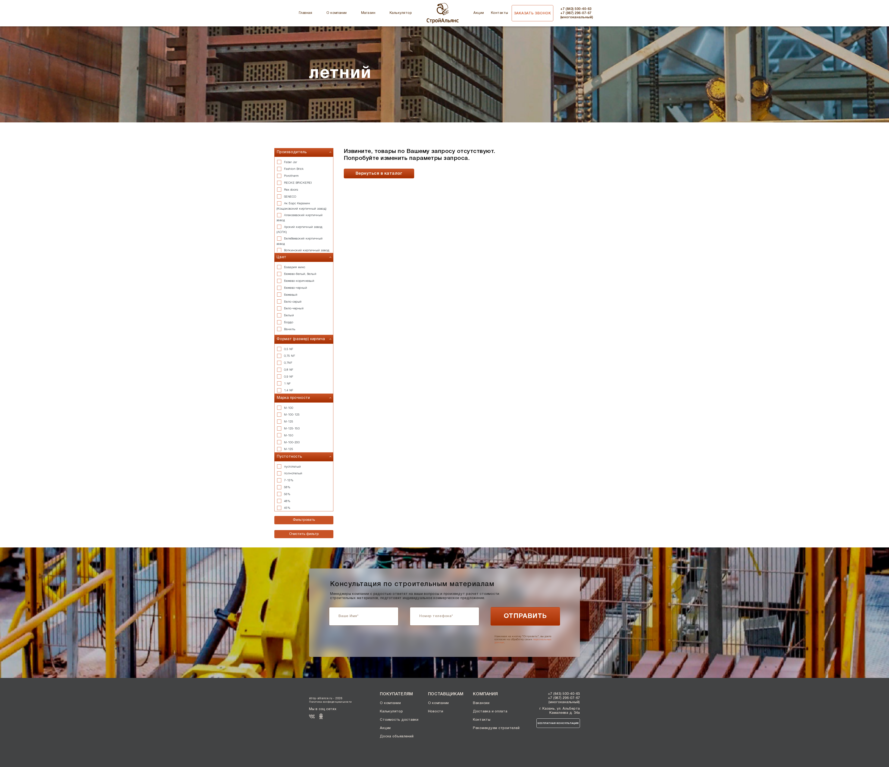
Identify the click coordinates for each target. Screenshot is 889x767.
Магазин (368, 13)
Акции (478, 13)
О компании (336, 13)
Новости (435, 711)
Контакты (499, 13)
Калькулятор (401, 13)
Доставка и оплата (490, 711)
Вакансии (481, 703)
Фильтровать (304, 520)
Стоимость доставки (399, 719)
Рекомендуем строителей (496, 728)
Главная (305, 13)
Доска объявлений (396, 736)
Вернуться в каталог (379, 174)
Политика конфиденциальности (330, 702)
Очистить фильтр (304, 534)
